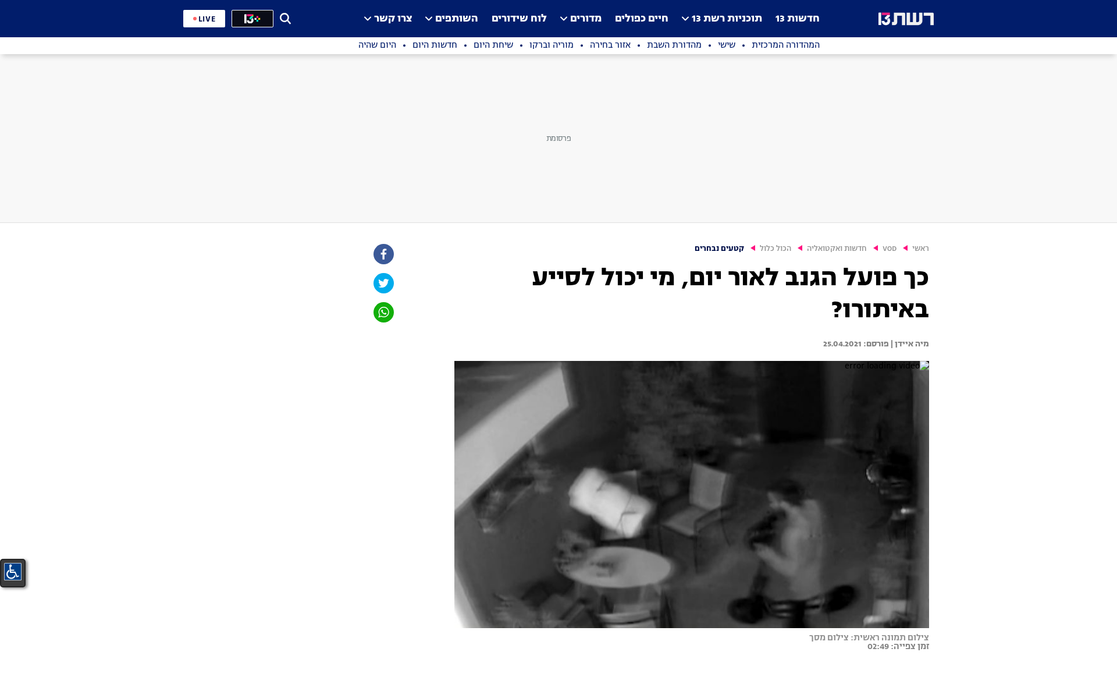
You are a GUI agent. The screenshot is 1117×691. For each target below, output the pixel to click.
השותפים (456, 19)
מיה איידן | (909, 344)
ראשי (920, 249)
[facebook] (383, 254)
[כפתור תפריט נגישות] (13, 571)
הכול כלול (775, 249)
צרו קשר (393, 19)
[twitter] (383, 283)
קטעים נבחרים (719, 249)
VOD (890, 249)
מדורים (586, 19)
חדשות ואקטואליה (837, 249)
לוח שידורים (519, 19)
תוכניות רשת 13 (727, 19)
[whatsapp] (383, 312)
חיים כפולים (641, 19)
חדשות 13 (798, 19)
